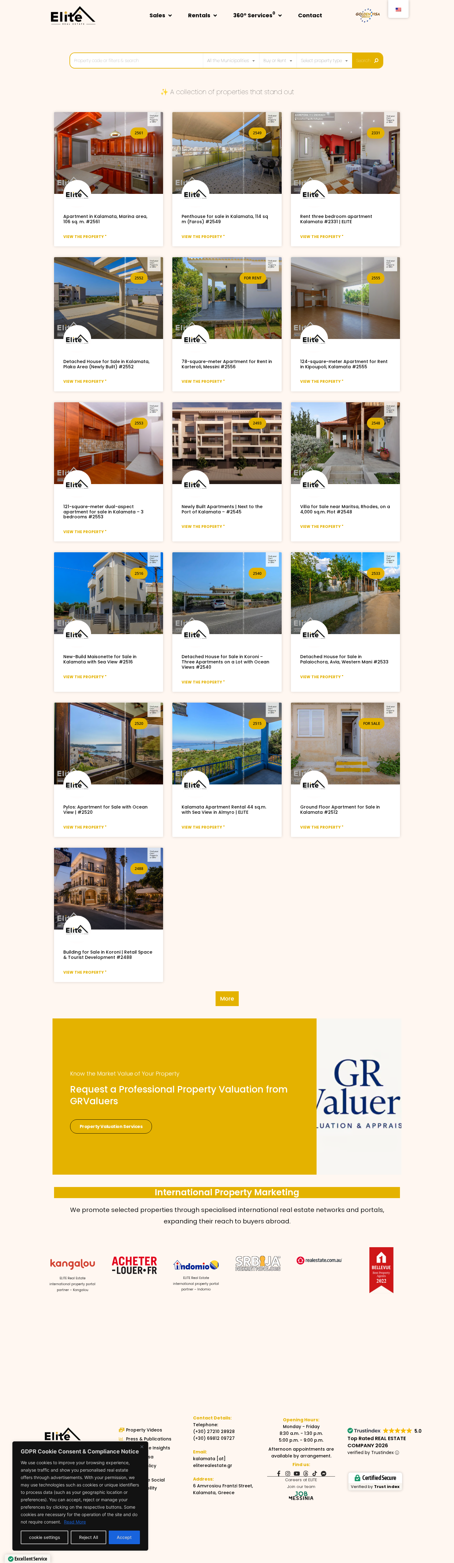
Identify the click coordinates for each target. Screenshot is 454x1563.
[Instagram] (288, 1473)
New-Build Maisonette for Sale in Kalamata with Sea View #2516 (100, 659)
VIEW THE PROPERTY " (85, 236)
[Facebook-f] (279, 1473)
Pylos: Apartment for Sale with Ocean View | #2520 (105, 809)
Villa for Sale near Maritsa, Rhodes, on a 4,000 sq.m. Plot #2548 (345, 509)
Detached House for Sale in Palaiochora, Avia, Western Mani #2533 (344, 659)
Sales (157, 15)
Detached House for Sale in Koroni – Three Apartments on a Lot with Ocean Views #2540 (225, 662)
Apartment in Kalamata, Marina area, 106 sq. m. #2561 (105, 219)
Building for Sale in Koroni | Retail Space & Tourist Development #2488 (107, 954)
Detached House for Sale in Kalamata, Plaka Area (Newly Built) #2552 (106, 364)
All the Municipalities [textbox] (228, 60)
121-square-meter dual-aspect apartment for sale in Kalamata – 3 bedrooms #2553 (103, 512)
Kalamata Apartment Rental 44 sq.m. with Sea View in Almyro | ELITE (224, 809)
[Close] (141, 1446)
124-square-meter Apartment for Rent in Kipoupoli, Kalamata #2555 (344, 364)
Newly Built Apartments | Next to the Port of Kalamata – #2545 (222, 509)
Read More (75, 1521)
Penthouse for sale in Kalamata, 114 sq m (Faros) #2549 (225, 219)
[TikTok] (314, 1473)
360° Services (254, 14)
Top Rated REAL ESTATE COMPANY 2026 (376, 1442)
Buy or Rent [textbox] (274, 60)
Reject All (88, 1537)
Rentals (199, 15)
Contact (310, 15)
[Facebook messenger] (323, 1473)
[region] (80, 1496)
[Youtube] (297, 1473)
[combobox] (231, 60)
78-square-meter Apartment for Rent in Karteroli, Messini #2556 (227, 364)
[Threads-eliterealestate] (306, 1473)
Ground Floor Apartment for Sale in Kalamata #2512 (340, 809)
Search (363, 60)
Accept (124, 1537)
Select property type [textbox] (321, 60)
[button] (227, 998)
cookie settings (44, 1537)
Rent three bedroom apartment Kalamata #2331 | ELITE (336, 219)
